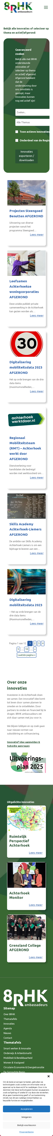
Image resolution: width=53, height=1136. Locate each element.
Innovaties (9, 1023)
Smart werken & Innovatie (17, 1048)
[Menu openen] (45, 7)
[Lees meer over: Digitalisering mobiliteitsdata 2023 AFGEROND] (26, 344)
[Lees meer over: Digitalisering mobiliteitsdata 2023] (26, 581)
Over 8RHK (9, 1014)
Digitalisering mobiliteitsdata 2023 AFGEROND (25, 367)
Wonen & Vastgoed (14, 1062)
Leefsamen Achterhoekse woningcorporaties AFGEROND (24, 289)
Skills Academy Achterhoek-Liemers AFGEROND (25, 529)
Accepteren (27, 1109)
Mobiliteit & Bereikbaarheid (18, 1058)
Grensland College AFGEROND (25, 947)
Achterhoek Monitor (19, 895)
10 (26, 649)
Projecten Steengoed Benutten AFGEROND (26, 213)
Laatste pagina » (26, 655)
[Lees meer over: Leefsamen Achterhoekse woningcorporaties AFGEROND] (26, 263)
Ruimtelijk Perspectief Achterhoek (19, 841)
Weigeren (26, 1117)
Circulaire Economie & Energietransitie (24, 1067)
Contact (8, 1037)
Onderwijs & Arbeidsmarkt (18, 1053)
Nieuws (7, 1033)
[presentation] (26, 818)
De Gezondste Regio (14, 1072)
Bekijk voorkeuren (26, 1125)
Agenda (8, 1028)
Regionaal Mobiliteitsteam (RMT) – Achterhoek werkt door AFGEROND (25, 448)
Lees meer (37, 234)
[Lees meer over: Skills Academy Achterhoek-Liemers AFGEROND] (26, 506)
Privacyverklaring (26, 1132)
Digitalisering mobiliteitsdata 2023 (25, 602)
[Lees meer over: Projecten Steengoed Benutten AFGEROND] (26, 193)
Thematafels (10, 1019)
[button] (48, 1076)
